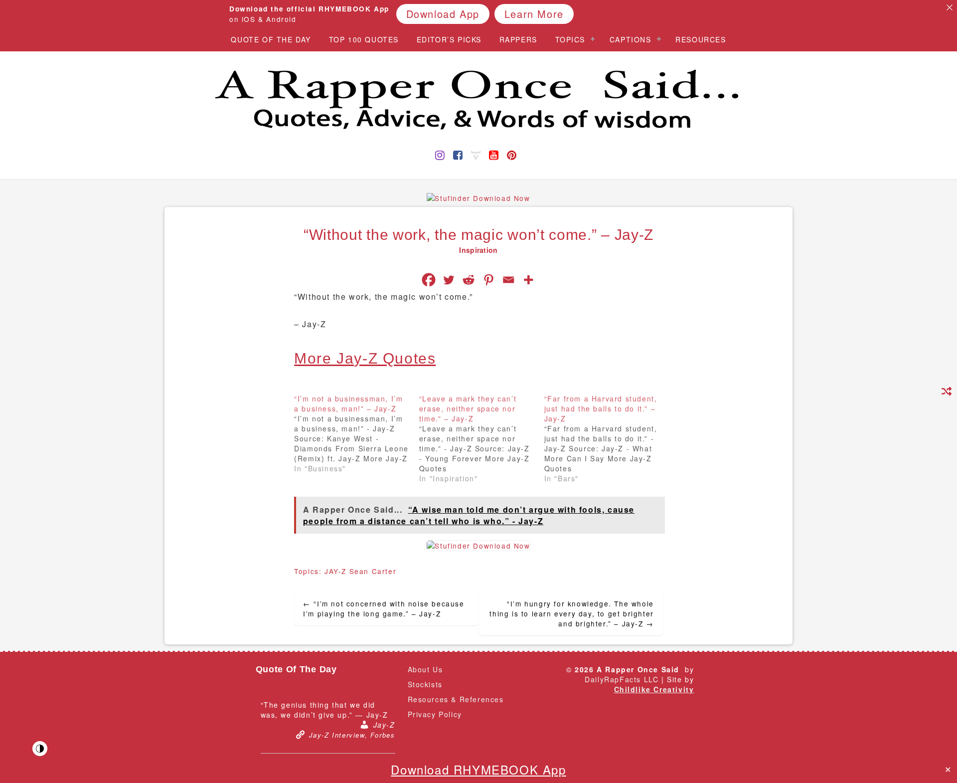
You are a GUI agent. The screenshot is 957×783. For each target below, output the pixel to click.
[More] (528, 280)
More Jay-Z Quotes (365, 358)
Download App (442, 13)
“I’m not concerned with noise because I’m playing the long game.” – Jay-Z (383, 608)
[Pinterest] (488, 280)
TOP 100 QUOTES (364, 39)
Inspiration (478, 250)
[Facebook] (429, 280)
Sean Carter (373, 571)
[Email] (508, 280)
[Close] (949, 7)
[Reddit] (469, 280)
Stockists (425, 684)
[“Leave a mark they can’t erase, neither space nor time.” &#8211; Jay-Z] (481, 438)
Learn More (534, 13)
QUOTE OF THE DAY (271, 39)
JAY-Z (335, 571)
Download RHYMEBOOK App (478, 769)
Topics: (309, 571)
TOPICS (570, 39)
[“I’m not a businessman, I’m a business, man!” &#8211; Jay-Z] (356, 433)
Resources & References (456, 699)
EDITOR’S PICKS (449, 39)
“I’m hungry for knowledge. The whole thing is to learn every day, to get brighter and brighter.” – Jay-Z (571, 613)
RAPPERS (518, 39)
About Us (425, 669)
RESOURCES (700, 39)
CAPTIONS (630, 39)
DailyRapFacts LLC (621, 679)
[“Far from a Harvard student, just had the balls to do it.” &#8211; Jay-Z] (606, 438)
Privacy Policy (435, 714)
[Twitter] (449, 280)
